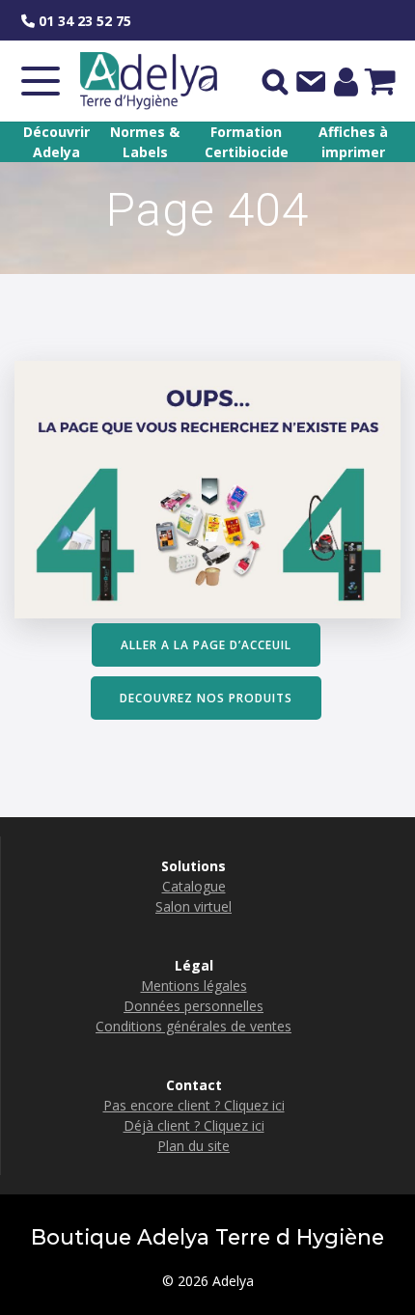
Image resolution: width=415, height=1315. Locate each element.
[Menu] (40, 81)
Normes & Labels (145, 142)
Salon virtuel (193, 906)
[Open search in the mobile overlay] (275, 81)
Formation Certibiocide (247, 142)
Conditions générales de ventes (193, 1026)
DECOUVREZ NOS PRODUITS (206, 697)
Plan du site (193, 1146)
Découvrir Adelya (56, 142)
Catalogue (194, 886)
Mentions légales (194, 985)
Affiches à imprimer (353, 142)
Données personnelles (193, 1006)
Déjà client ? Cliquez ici (194, 1125)
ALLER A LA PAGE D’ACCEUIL (206, 644)
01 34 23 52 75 (83, 21)
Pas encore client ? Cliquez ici (194, 1105)
